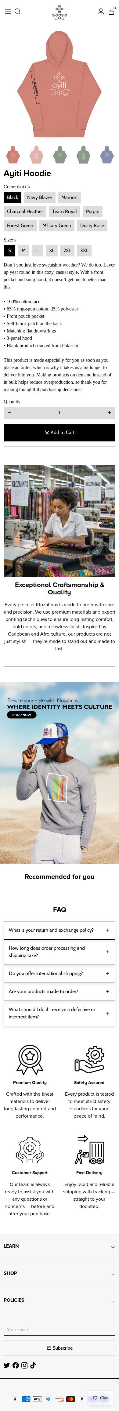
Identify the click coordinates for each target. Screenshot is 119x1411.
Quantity (12, 401)
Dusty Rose (92, 225)
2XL (67, 250)
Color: (17, 186)
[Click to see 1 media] (13, 154)
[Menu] (8, 12)
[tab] (59, 930)
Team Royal (64, 211)
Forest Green (20, 225)
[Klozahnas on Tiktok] (33, 1365)
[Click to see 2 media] (36, 154)
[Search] (17, 12)
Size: (10, 239)
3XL (84, 250)
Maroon (69, 197)
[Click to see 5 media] (107, 154)
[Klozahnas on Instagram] (24, 1365)
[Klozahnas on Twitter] (7, 1365)
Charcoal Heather (25, 211)
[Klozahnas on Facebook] (16, 1365)
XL (51, 250)
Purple (92, 211)
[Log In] (101, 12)
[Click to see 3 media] (60, 154)
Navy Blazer (39, 197)
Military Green (56, 225)
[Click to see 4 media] (83, 154)
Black (12, 197)
